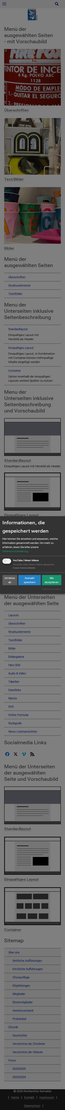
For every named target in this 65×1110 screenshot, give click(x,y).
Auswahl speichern (29, 580)
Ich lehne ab (10, 580)
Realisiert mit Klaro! (52, 589)
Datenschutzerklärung (15, 551)
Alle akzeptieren (52, 580)
